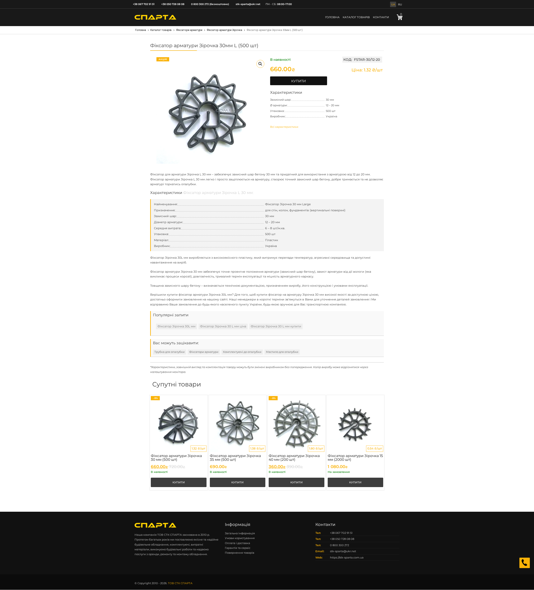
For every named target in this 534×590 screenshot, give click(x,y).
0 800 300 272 (339, 545)
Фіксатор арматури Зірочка (224, 30)
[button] (260, 64)
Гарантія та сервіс (237, 547)
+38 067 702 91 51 (144, 4)
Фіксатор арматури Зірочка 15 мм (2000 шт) (355, 458)
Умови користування (240, 538)
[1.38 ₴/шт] (238, 423)
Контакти (381, 17)
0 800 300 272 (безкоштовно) (210, 4)
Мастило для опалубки (282, 351)
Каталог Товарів (356, 17)
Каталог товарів (161, 30)
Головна (332, 17)
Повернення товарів (239, 552)
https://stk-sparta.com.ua (347, 557)
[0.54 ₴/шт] (355, 423)
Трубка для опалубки (169, 351)
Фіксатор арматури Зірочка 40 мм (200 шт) (294, 458)
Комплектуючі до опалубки (242, 351)
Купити (298, 81)
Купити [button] (179, 482)
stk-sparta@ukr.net (248, 4)
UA (393, 4)
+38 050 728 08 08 (172, 4)
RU (400, 4)
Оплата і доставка (237, 543)
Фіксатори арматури (189, 30)
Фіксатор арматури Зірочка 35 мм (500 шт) (235, 458)
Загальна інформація (240, 533)
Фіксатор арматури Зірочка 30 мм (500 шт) (176, 458)
